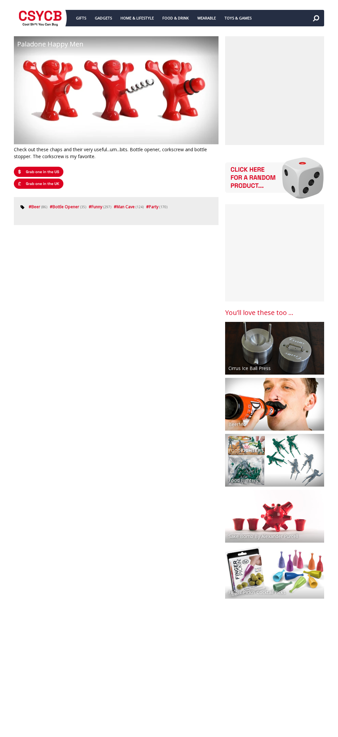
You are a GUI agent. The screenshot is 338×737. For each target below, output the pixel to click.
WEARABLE (206, 17)
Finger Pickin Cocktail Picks (257, 592)
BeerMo (237, 424)
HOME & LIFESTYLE (137, 17)
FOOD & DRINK (175, 17)
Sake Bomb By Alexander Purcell (263, 536)
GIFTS (81, 17)
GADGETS (103, 17)
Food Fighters (243, 480)
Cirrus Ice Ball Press (249, 368)
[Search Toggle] (316, 18)
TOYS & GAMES (238, 17)
